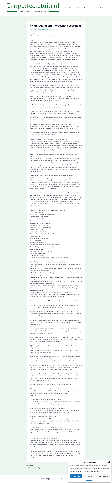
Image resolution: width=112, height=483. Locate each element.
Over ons (87, 8)
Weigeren (89, 476)
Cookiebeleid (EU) (98, 8)
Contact (79, 8)
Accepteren (76, 476)
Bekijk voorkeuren (103, 476)
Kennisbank (68, 8)
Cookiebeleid (89, 480)
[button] (109, 462)
